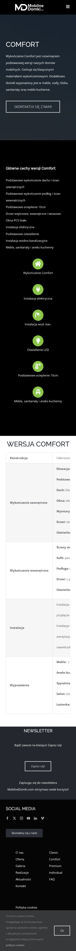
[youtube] (28, 818)
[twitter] (14, 818)
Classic (53, 852)
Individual (55, 872)
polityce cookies (15, 945)
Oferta (20, 859)
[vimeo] (42, 818)
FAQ (52, 879)
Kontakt (21, 886)
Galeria (20, 866)
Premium (55, 866)
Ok (62, 931)
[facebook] (7, 818)
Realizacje (22, 872)
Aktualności (23, 879)
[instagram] (21, 818)
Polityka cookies (26, 907)
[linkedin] (35, 818)
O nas (19, 852)
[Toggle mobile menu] (68, 7)
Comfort (54, 859)
